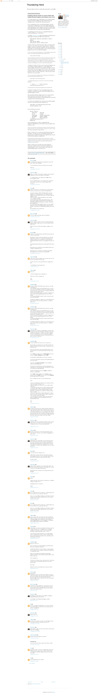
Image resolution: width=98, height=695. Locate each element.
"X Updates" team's (36, 35)
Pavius (31, 188)
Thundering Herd (35, 5)
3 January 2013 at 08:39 (34, 416)
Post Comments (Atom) (36, 683)
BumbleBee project (31, 142)
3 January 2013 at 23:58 (34, 435)
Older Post (53, 682)
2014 (60, 54)
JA (30, 604)
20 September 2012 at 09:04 (35, 216)
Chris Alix (32, 232)
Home (42, 682)
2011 (60, 69)
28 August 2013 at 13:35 (34, 616)
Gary (31, 648)
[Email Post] (46, 152)
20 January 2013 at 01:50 (34, 499)
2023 (60, 44)
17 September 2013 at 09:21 (35, 623)
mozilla (36, 154)
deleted (31, 451)
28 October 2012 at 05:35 (34, 303)
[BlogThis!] (49, 152)
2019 (60, 49)
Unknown (32, 270)
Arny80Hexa (32, 284)
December (62, 59)
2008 (60, 74)
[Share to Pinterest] (52, 152)
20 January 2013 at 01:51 (34, 511)
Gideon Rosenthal (33, 634)
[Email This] (48, 152)
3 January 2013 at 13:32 (34, 426)
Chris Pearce (32, 172)
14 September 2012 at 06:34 (35, 169)
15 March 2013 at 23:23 (34, 568)
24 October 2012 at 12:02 (34, 281)
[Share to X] (50, 152)
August (61, 60)
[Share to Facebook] (51, 152)
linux (33, 154)
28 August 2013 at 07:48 (34, 609)
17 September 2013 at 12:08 (35, 631)
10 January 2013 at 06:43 (34, 460)
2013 (60, 56)
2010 (60, 71)
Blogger (53, 692)
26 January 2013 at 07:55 (34, 522)
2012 (60, 57)
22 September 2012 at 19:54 (35, 253)
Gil (30, 658)
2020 (60, 48)
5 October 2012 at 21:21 (34, 266)
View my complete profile (62, 27)
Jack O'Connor (32, 584)
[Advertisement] (41, 673)
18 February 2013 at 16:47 (34, 538)
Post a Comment (32, 663)
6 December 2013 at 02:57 (34, 644)
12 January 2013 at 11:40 (34, 473)
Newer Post (30, 682)
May (61, 67)
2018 (60, 51)
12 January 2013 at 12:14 (34, 487)
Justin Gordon (32, 213)
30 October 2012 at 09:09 (34, 403)
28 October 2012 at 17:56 (34, 337)
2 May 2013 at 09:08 (33, 590)
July (61, 66)
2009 (60, 72)
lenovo (31, 154)
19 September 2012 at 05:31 (35, 210)
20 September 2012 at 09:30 (35, 228)
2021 (60, 46)
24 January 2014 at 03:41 (34, 654)
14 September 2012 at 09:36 (35, 184)
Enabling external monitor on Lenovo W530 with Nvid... (64, 63)
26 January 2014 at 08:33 (34, 661)
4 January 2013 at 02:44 (34, 447)
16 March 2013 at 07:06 (34, 580)
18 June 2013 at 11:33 (33, 600)
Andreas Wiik (32, 256)
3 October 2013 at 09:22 (34, 638)
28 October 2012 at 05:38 (34, 325)
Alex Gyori (32, 160)
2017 (60, 52)
